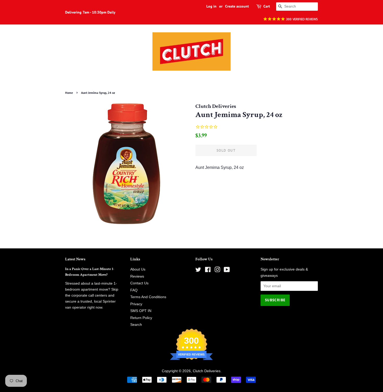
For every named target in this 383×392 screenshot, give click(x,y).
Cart (266, 6)
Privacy (136, 304)
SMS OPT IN (140, 311)
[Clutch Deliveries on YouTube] (227, 271)
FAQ (134, 290)
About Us (137, 269)
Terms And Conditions (148, 297)
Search (136, 325)
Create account (237, 6)
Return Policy (141, 318)
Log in (211, 6)
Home (69, 93)
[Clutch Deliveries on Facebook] (208, 271)
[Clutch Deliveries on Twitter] (198, 271)
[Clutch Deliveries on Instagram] (217, 271)
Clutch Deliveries (206, 371)
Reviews (137, 276)
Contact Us (139, 283)
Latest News (75, 259)
